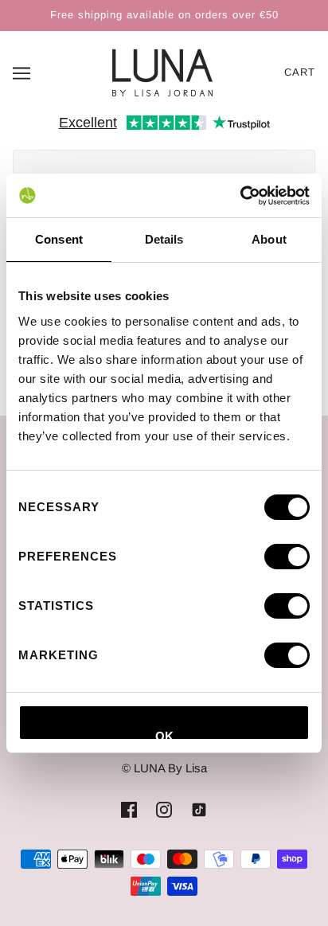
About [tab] (269, 239)
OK (164, 734)
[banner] (162, 71)
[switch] (287, 556)
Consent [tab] (59, 239)
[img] (128, 809)
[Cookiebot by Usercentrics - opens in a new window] (240, 196)
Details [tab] (164, 239)
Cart (299, 72)
